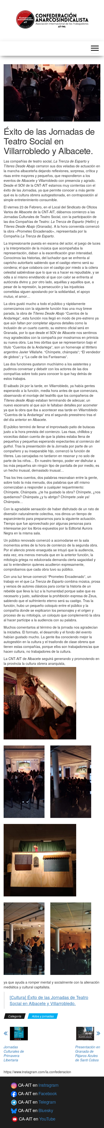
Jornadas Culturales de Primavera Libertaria (14, 1053)
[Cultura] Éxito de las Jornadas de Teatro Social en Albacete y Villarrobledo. (49, 1000)
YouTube (47, 1118)
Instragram (48, 1085)
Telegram (47, 1102)
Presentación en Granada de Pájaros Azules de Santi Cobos (87, 1053)
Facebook (47, 1093)
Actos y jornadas (43, 1016)
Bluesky (45, 1110)
